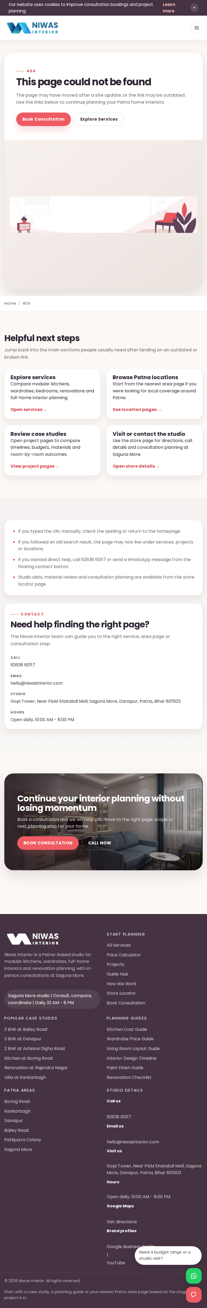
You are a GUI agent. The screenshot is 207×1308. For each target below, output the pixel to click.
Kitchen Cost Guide (127, 1029)
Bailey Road (16, 1130)
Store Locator (121, 993)
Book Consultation (43, 119)
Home (10, 303)
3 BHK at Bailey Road (25, 1029)
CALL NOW (99, 843)
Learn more (169, 8)
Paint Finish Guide (125, 1068)
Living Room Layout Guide (133, 1048)
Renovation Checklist (129, 1077)
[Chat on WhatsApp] (194, 1276)
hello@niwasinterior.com (37, 683)
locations (33, 549)
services (165, 542)
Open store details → (136, 466)
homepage (168, 531)
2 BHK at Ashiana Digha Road (34, 1048)
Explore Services (99, 119)
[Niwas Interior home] (32, 27)
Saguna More (18, 1149)
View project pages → (35, 466)
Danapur (13, 1120)
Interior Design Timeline (132, 1058)
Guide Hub (117, 974)
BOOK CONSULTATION (48, 843)
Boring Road (17, 1101)
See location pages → (137, 409)
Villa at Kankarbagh (25, 1077)
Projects (115, 964)
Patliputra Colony (22, 1140)
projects (184, 542)
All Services (119, 945)
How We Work (121, 984)
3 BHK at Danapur (23, 1039)
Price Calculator (124, 955)
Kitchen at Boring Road (28, 1058)
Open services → (29, 409)
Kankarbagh (17, 1111)
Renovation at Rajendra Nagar (36, 1068)
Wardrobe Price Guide (130, 1039)
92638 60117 (93, 559)
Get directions (122, 1222)
